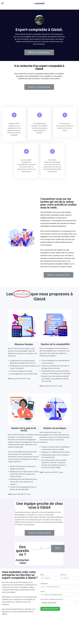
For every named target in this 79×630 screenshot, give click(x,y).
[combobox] (43, 586)
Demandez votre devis (50, 609)
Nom (42, 575)
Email (42, 591)
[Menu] (4, 3)
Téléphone (44, 583)
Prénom (63, 575)
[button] (39, 52)
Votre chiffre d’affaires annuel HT (52, 599)
